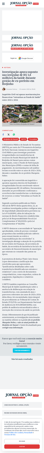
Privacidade (28, 433)
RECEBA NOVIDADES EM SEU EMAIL (15, 413)
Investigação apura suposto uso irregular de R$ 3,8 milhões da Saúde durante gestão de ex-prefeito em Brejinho (20, 78)
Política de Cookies (16, 433)
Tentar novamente (22, 350)
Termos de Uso (9, 435)
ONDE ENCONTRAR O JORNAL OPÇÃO (16, 405)
